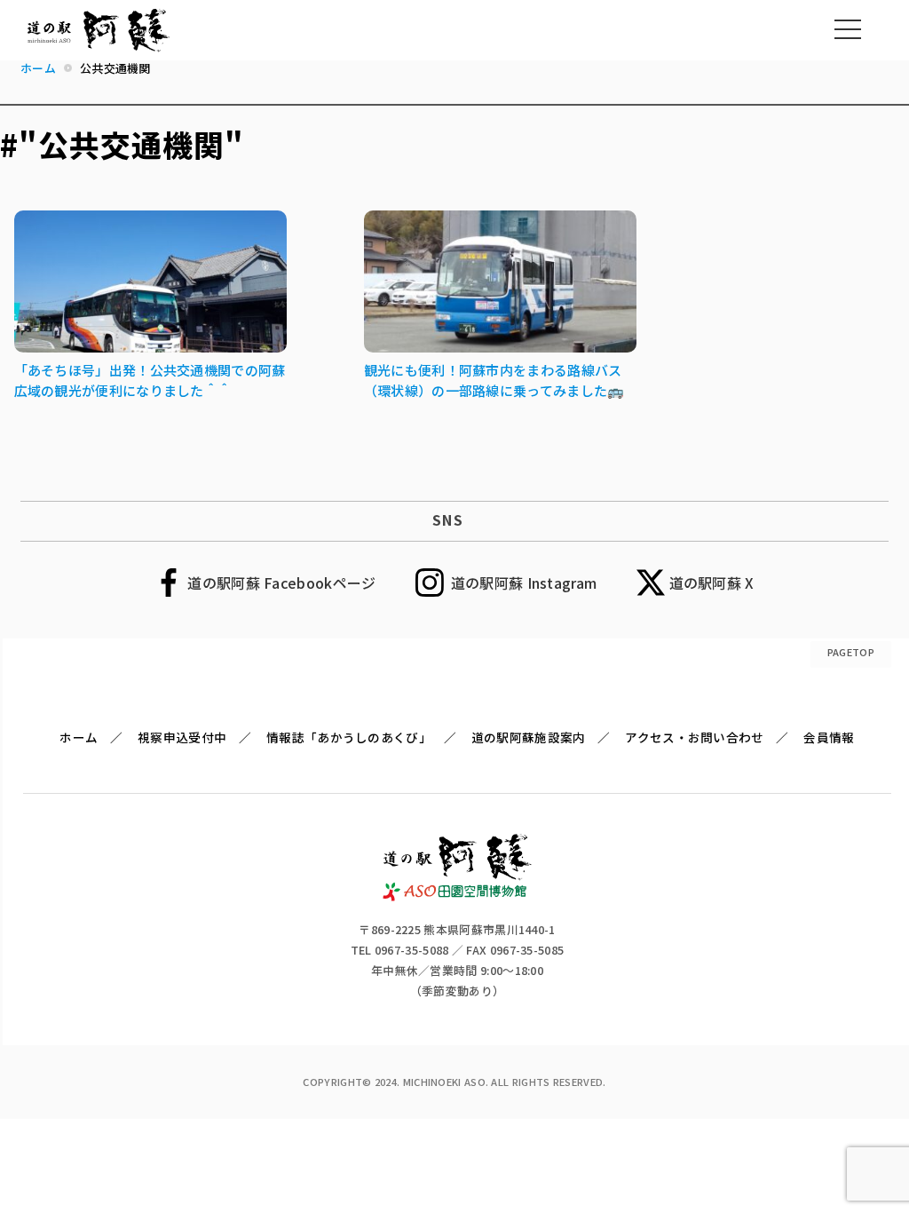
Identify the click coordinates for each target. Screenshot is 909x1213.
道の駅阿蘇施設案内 (528, 737)
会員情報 (828, 737)
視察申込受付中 (182, 737)
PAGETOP (850, 652)
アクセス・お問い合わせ (694, 737)
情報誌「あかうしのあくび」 (348, 737)
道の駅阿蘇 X (712, 582)
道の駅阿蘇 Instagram (524, 582)
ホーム (78, 737)
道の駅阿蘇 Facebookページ (281, 582)
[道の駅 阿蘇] (458, 895)
